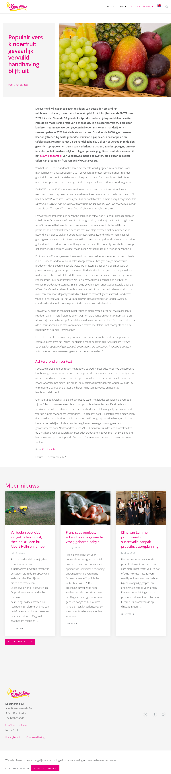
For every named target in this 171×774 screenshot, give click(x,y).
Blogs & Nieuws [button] (140, 6)
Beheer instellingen (45, 768)
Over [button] (121, 6)
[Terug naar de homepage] (16, 6)
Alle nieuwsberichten (20, 642)
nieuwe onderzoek (51, 156)
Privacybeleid (12, 737)
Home (110, 6)
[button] (166, 6)
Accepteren (11, 768)
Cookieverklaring (35, 737)
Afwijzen (24, 768)
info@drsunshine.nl (16, 725)
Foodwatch (48, 449)
